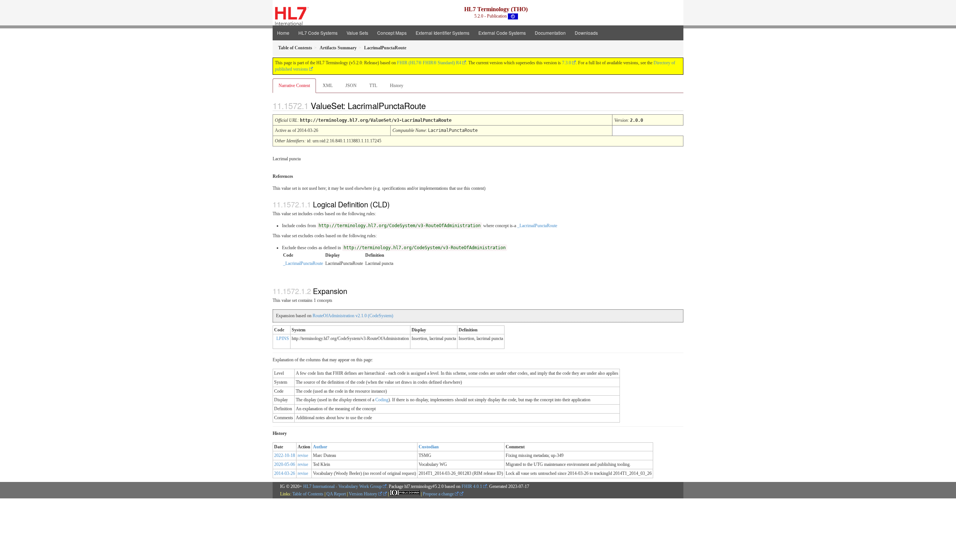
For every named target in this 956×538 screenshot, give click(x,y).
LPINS (282, 338)
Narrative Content (294, 85)
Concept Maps (392, 33)
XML (328, 85)
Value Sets (357, 33)
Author (320, 446)
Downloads (586, 33)
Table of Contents (307, 494)
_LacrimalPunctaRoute (537, 225)
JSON (351, 85)
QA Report (336, 494)
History (396, 85)
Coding (381, 399)
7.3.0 (566, 62)
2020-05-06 (284, 464)
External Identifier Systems (442, 33)
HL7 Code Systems (318, 33)
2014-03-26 (284, 473)
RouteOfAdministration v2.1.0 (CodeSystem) (353, 315)
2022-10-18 (284, 455)
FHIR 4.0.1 (472, 486)
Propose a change (439, 494)
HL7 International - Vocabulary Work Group (342, 486)
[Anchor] (432, 105)
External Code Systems (502, 33)
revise (303, 455)
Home (283, 33)
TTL (373, 85)
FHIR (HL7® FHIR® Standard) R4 (429, 62)
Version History (363, 494)
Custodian (429, 446)
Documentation (550, 33)
